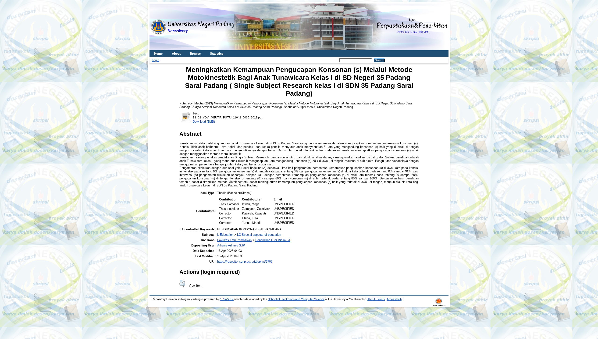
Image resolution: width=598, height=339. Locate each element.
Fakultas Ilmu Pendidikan (234, 240)
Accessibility (394, 299)
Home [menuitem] (158, 53)
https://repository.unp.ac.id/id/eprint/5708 (244, 261)
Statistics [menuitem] (216, 53)
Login (155, 60)
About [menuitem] (176, 53)
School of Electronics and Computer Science (296, 299)
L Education (225, 234)
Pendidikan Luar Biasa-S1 (272, 240)
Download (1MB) (204, 121)
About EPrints (376, 299)
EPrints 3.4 (227, 299)
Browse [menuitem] (195, 53)
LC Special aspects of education (259, 234)
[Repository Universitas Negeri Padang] (156, 27)
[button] (182, 283)
